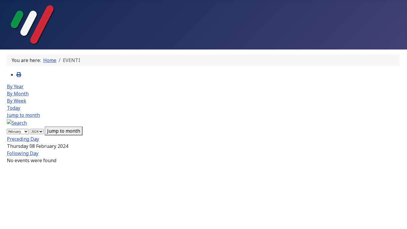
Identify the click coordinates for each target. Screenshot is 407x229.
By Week (16, 101)
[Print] (18, 74)
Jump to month (23, 115)
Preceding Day (23, 139)
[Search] (17, 122)
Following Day (22, 153)
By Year (15, 86)
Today (13, 108)
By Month (18, 93)
